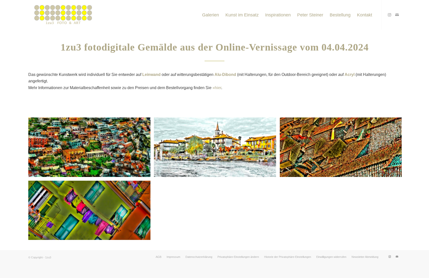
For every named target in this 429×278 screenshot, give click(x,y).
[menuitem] (210, 15)
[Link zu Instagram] (389, 14)
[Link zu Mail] (397, 14)
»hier (217, 88)
